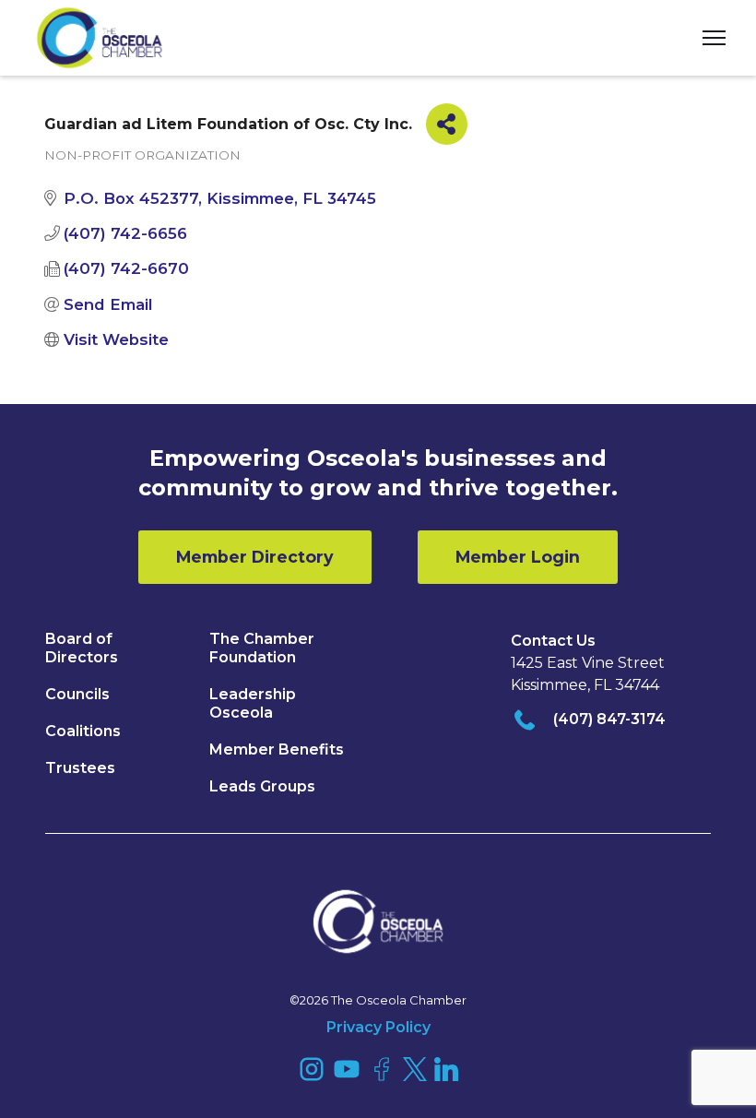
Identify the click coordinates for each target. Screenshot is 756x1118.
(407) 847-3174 (609, 719)
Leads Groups (262, 786)
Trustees (80, 768)
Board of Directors (81, 648)
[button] (707, 38)
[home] (99, 38)
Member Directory (255, 556)
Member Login (517, 556)
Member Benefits (276, 749)
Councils (77, 694)
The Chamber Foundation (261, 648)
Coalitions (83, 731)
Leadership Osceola (252, 703)
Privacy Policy (378, 1027)
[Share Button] (446, 124)
